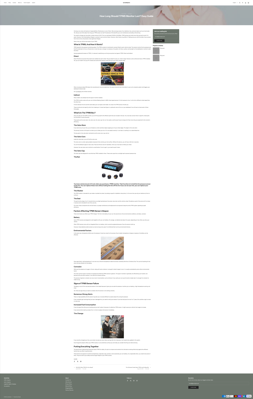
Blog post (162, 48)
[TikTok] (137, 380)
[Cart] (248, 2)
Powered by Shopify (17, 396)
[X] (130, 380)
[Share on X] (77, 361)
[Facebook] (127, 380)
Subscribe (159, 40)
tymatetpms (126, 2)
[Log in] (242, 2)
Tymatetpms (79, 91)
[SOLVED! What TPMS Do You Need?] (74, 368)
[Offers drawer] (245, 2)
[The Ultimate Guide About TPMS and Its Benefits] (150, 368)
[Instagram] (133, 380)
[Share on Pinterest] (80, 361)
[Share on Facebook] (74, 361)
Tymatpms (76, 286)
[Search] (239, 2)
